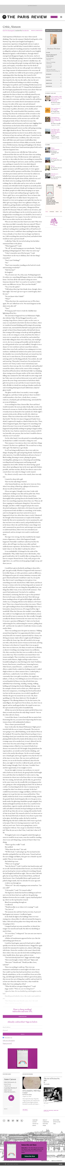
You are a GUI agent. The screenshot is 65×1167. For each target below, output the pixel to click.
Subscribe (54, 17)
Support (34, 1121)
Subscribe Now (30, 1156)
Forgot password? (7, 1043)
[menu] (61, 17)
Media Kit (45, 1120)
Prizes (44, 1125)
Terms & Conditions (56, 1160)
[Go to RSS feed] (22, 1121)
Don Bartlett (25, 30)
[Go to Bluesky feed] (17, 1121)
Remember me (8, 1037)
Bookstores (56, 1120)
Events (34, 1125)
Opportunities (56, 1121)
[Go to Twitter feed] (13, 1121)
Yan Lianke (47, 1084)
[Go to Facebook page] (8, 1121)
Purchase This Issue (53, 49)
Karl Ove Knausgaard (8, 30)
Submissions (46, 1121)
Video (54, 1123)
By (44, 1082)
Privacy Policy (45, 1160)
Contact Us (35, 1123)
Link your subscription (9, 1040)
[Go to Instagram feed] (4, 1121)
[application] (11, 1106)
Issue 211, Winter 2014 (36, 30)
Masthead (45, 1123)
